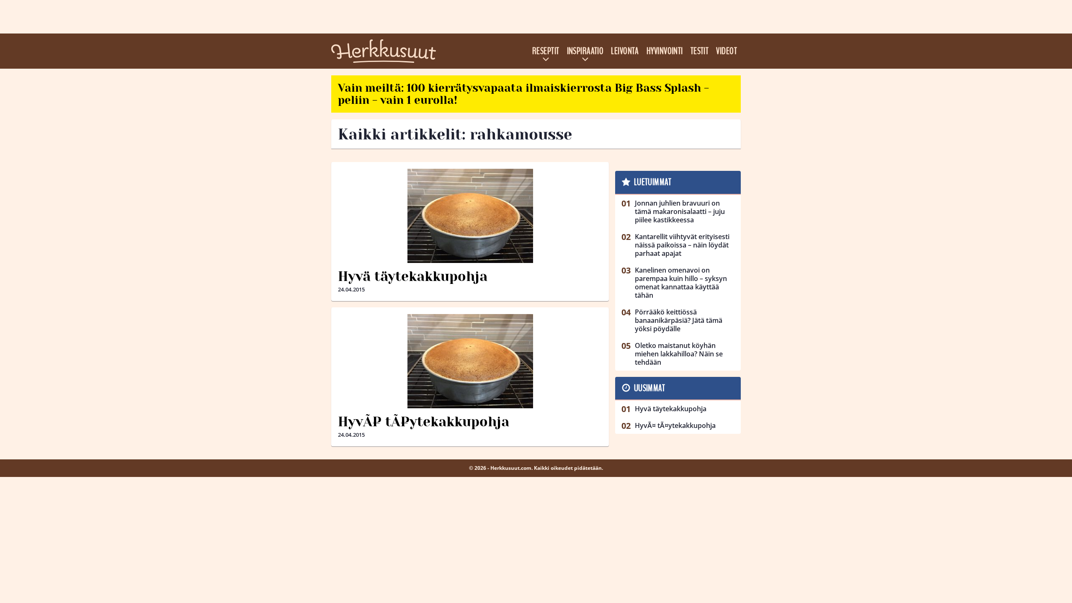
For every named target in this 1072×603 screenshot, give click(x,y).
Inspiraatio (585, 51)
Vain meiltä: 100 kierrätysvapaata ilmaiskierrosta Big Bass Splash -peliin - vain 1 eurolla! (523, 94)
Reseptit (545, 51)
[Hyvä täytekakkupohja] (470, 216)
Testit (700, 51)
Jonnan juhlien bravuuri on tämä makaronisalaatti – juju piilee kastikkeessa (680, 211)
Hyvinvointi (665, 51)
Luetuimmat (652, 182)
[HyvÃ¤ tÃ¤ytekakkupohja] (470, 361)
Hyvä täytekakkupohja (412, 276)
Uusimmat (649, 388)
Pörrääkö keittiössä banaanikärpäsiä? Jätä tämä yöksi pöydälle (678, 320)
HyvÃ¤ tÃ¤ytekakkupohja (423, 422)
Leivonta (625, 51)
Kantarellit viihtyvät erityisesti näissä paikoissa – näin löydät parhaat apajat (682, 245)
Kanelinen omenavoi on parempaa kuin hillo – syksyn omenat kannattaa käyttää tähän (681, 282)
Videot (726, 51)
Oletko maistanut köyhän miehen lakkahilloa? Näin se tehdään (679, 354)
